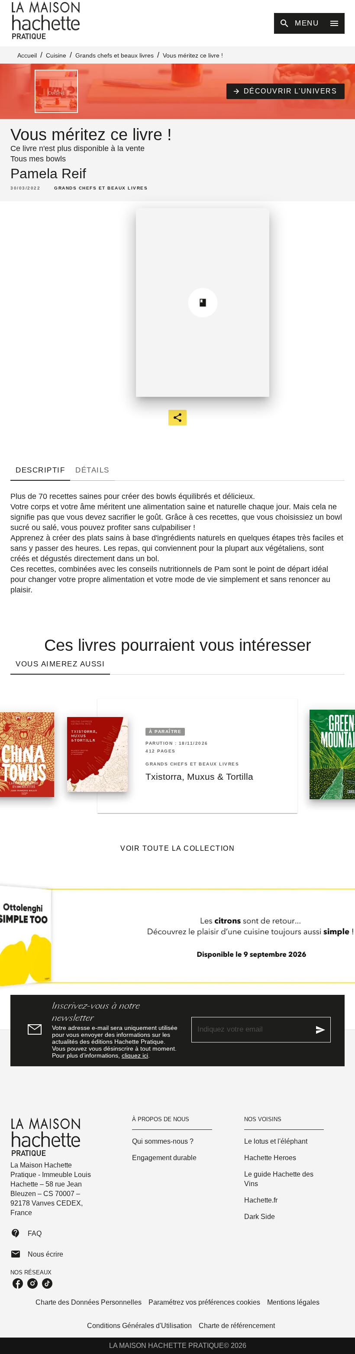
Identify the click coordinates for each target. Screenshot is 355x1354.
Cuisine (56, 55)
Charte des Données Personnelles (89, 1302)
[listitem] (17, 1283)
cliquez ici (135, 1055)
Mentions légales (293, 1302)
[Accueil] (46, 20)
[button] (285, 91)
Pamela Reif (48, 173)
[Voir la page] (177, 939)
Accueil (27, 55)
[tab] (40, 470)
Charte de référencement (237, 1325)
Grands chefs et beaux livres (114, 55)
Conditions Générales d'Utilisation (139, 1325)
